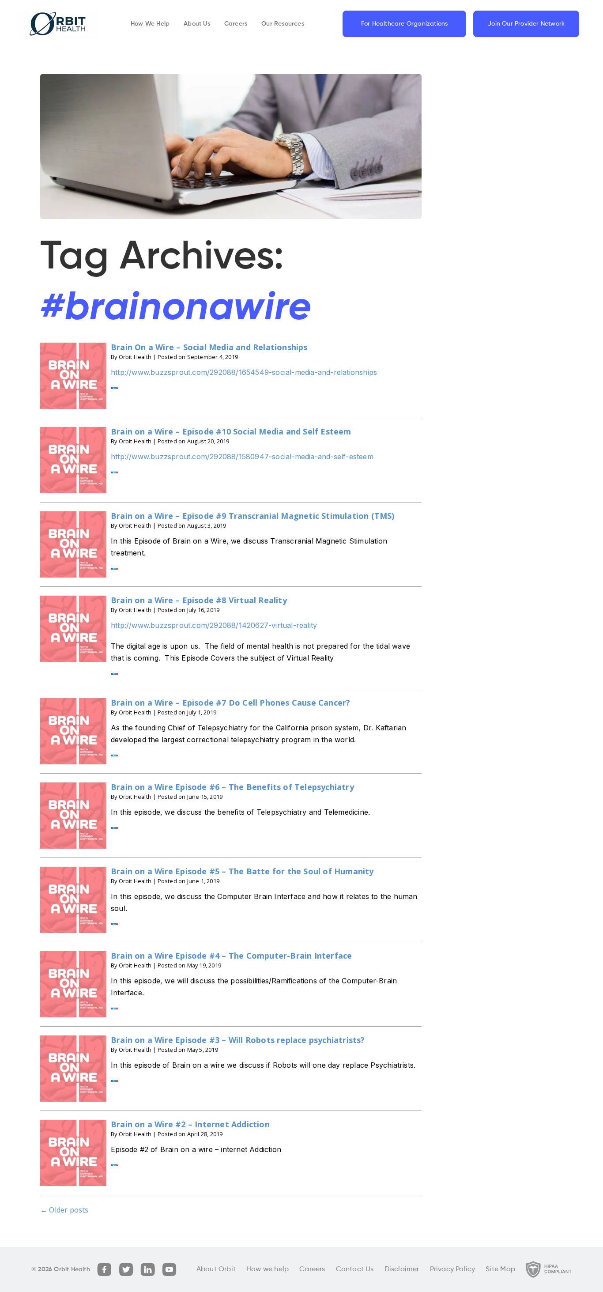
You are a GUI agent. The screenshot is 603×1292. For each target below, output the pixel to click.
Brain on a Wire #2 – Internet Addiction (190, 1124)
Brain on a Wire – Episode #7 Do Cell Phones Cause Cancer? (230, 702)
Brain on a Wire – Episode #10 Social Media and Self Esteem (231, 431)
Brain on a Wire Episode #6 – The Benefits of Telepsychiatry (232, 787)
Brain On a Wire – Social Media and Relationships (209, 347)
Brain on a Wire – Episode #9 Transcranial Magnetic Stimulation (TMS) (253, 515)
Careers (235, 24)
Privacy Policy (452, 1269)
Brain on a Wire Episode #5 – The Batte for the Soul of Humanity (242, 871)
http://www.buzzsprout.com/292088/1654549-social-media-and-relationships (244, 372)
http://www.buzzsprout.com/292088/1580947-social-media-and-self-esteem (242, 456)
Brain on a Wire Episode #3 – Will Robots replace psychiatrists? (238, 1040)
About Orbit (216, 1269)
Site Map (500, 1269)
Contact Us (355, 1269)
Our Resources (282, 24)
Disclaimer (401, 1269)
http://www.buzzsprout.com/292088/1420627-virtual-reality (214, 625)
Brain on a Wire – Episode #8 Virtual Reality (199, 600)
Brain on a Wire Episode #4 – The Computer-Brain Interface (231, 955)
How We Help (150, 24)
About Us (197, 24)
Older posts (64, 1210)
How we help (267, 1269)
